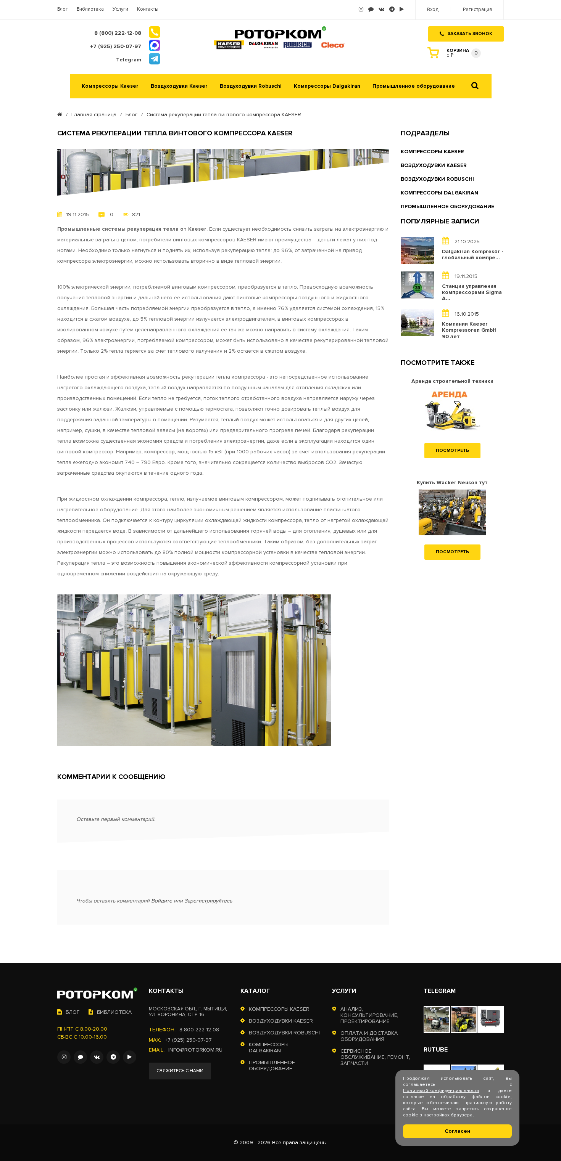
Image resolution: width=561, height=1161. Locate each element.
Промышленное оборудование (413, 86)
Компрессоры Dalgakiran (327, 86)
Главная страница (93, 115)
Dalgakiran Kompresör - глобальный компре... (472, 255)
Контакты (147, 9)
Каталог (255, 991)
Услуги (120, 9)
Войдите (161, 901)
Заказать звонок (470, 34)
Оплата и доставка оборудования (369, 1036)
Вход (432, 10)
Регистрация (477, 10)
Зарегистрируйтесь (208, 901)
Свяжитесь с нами (179, 1071)
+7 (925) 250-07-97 (188, 1040)
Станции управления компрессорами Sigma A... (472, 292)
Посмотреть (452, 450)
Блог (62, 9)
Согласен (457, 1131)
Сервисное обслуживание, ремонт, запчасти (375, 1057)
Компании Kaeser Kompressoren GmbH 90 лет (469, 330)
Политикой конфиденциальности (441, 1091)
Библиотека (90, 9)
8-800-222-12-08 (199, 1030)
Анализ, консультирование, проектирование (369, 1015)
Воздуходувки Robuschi (251, 86)
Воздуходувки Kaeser (179, 86)
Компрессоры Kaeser (110, 86)
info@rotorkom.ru (195, 1050)
